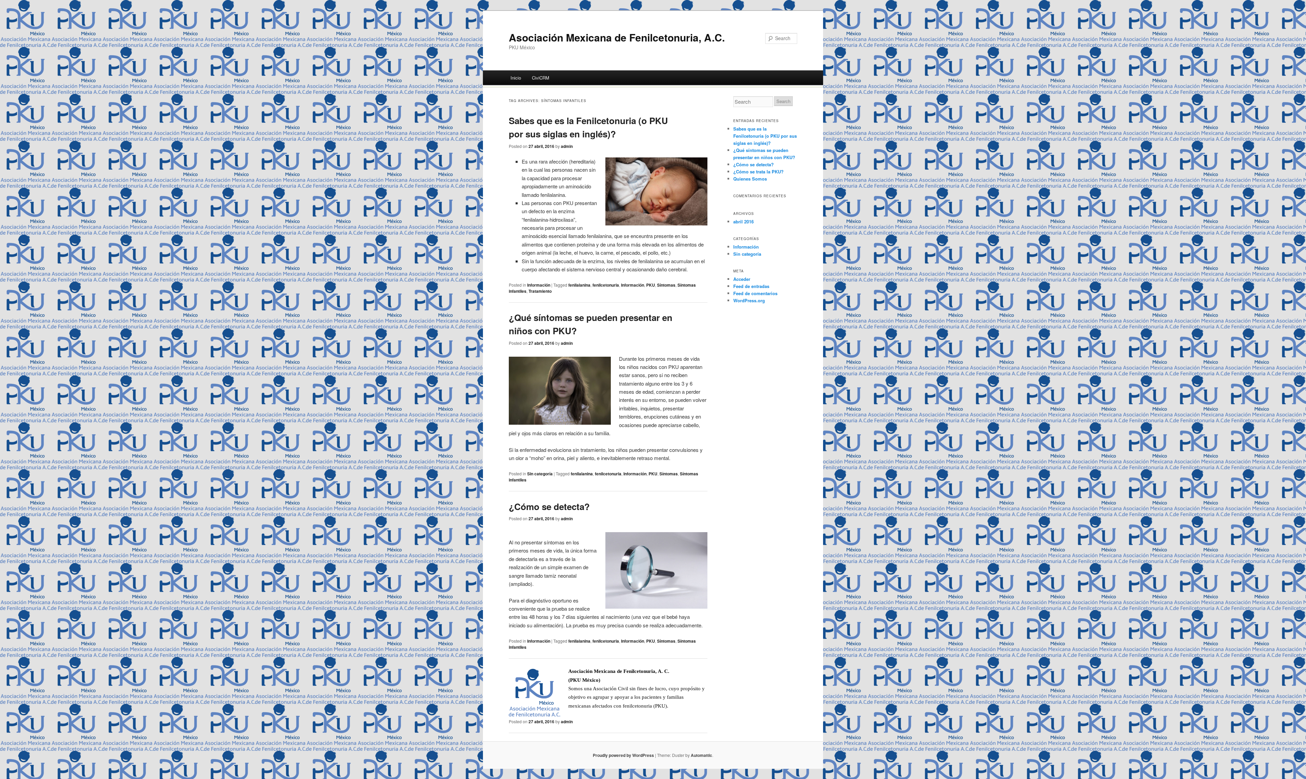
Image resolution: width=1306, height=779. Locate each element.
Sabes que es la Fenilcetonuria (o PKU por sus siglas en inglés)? (765, 135)
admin (567, 146)
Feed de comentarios (755, 293)
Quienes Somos (750, 178)
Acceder (741, 279)
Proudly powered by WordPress (623, 755)
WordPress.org (749, 300)
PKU (650, 285)
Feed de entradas (751, 286)
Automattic (701, 755)
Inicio (515, 77)
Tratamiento (540, 291)
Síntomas (666, 285)
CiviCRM (540, 77)
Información (538, 285)
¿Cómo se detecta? (549, 506)
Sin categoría (540, 474)
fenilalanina (579, 285)
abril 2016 (743, 221)
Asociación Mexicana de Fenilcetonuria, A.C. (617, 37)
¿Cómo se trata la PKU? (758, 171)
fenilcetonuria (605, 285)
